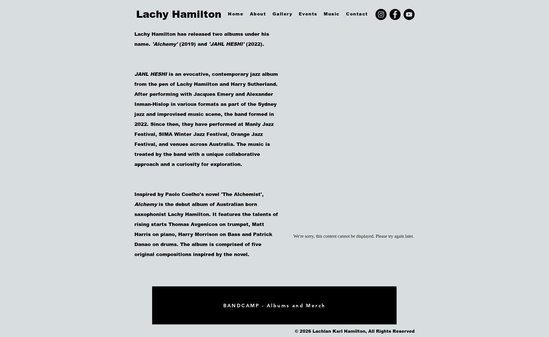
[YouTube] (409, 14)
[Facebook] (395, 14)
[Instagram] (381, 14)
